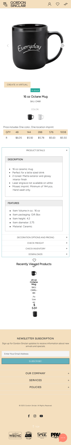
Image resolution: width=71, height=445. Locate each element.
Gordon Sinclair (18, 4)
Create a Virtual (17, 84)
